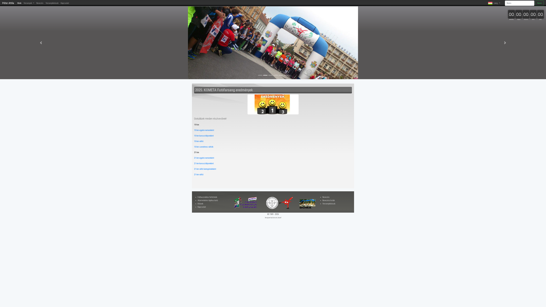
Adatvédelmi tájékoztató (208, 200)
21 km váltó (198, 174)
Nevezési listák (328, 200)
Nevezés (39, 3)
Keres (539, 3)
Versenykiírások (52, 3)
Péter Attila (8, 3)
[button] (41, 42)
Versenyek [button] (28, 3)
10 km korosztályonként (204, 136)
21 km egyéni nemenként (204, 158)
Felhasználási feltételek (207, 197)
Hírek (19, 3)
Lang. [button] (496, 3)
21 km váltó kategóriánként (205, 169)
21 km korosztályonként (204, 163)
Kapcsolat (65, 3)
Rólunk (200, 204)
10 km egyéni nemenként (204, 130)
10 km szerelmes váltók (203, 147)
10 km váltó (198, 141)
